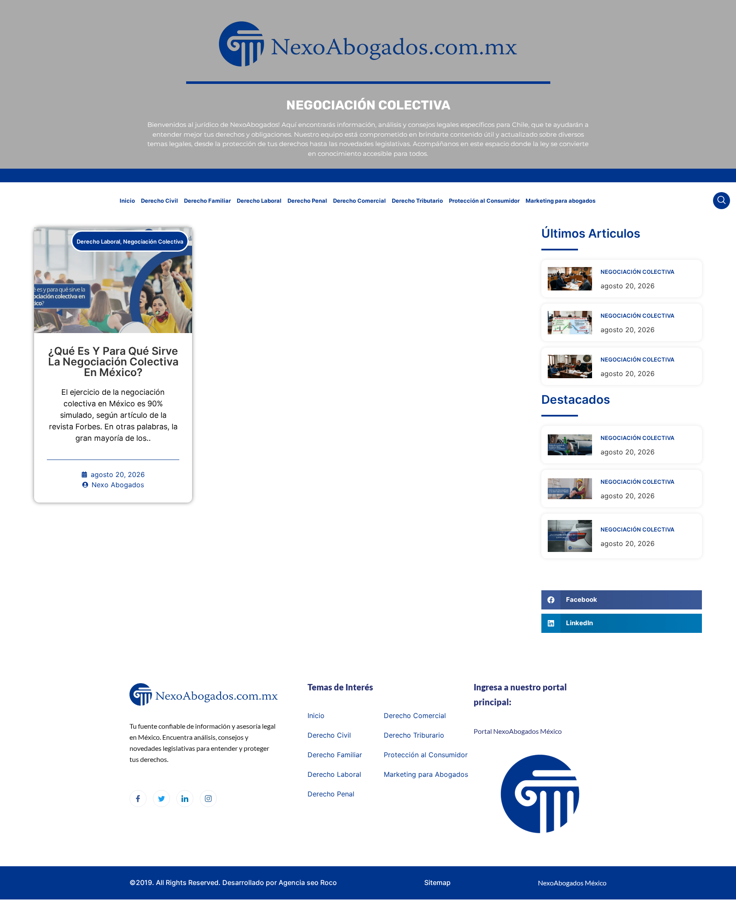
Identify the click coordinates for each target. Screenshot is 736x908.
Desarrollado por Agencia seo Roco (279, 882)
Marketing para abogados (560, 200)
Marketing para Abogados (426, 774)
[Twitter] (161, 798)
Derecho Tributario (417, 200)
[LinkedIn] (184, 798)
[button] (721, 200)
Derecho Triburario (414, 735)
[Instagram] (208, 798)
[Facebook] (138, 798)
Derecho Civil (159, 200)
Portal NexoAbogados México (518, 731)
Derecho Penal (307, 200)
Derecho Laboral (259, 200)
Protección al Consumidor (484, 200)
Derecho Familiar (207, 200)
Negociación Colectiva (153, 241)
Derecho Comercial (359, 200)
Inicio (127, 200)
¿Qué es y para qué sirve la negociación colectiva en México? (113, 362)
